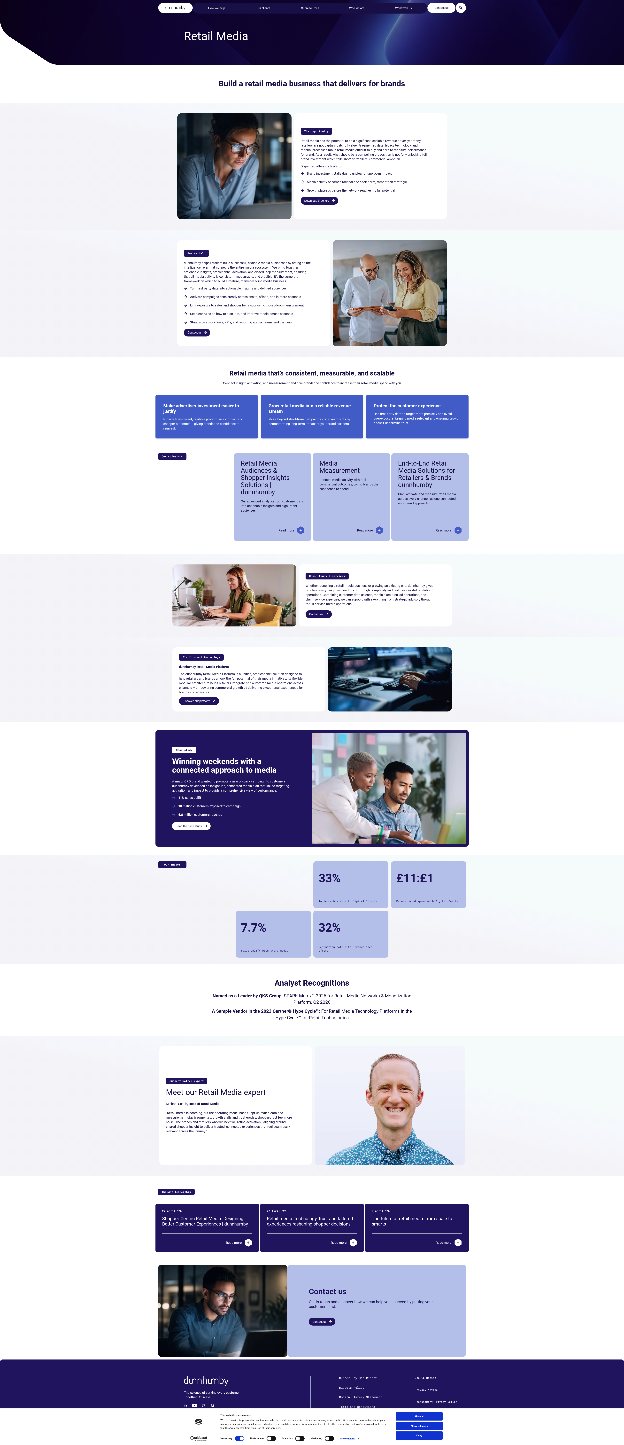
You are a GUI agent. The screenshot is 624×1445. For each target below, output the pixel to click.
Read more (286, 530)
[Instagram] (204, 1405)
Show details (347, 1438)
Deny (419, 1435)
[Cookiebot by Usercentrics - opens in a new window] (198, 1438)
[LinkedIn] (185, 1405)
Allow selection (419, 1426)
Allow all (419, 1416)
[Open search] (461, 8)
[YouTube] (194, 1405)
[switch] (271, 1438)
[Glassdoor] (213, 1405)
